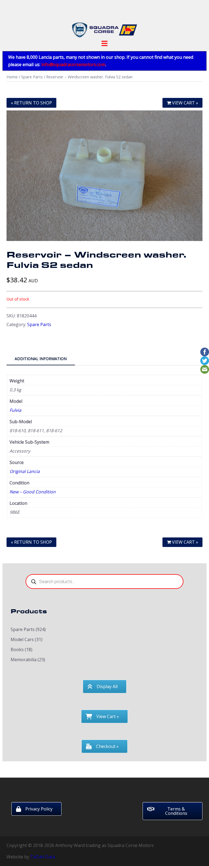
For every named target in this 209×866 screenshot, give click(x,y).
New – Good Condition (33, 492)
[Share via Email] (204, 369)
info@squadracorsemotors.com (73, 64)
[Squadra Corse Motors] (104, 21)
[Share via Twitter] (204, 360)
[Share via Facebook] (204, 352)
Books (17, 649)
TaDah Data (42, 857)
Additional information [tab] (41, 358)
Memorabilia (23, 660)
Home (12, 76)
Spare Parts (32, 76)
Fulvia (15, 410)
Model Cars (22, 639)
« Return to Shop (31, 103)
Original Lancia (25, 471)
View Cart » (184, 103)
